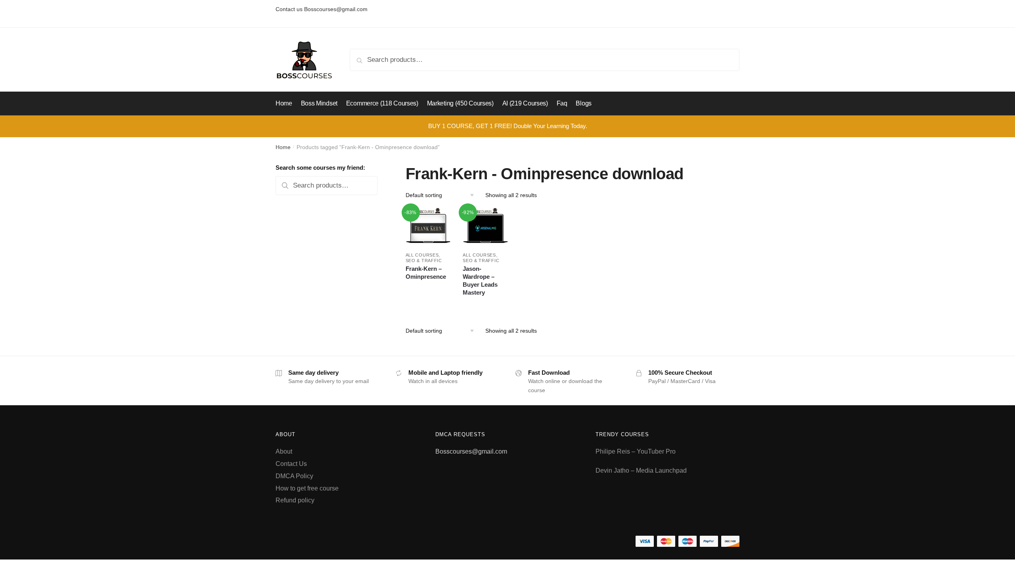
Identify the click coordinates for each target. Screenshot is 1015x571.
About (284, 451)
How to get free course (307, 488)
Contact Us (291, 463)
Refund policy (295, 500)
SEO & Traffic (424, 260)
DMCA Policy (294, 476)
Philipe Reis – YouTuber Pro (636, 451)
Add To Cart (428, 304)
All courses (422, 255)
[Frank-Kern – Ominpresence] (428, 226)
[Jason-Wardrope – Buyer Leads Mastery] (485, 226)
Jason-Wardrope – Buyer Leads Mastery (480, 280)
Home (283, 147)
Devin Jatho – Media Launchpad (641, 470)
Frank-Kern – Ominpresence (426, 272)
